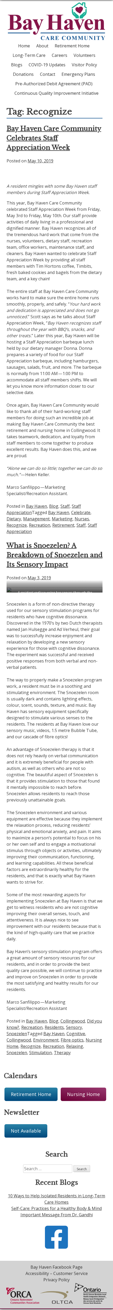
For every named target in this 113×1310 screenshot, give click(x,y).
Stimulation (40, 1052)
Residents (54, 1027)
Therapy (62, 1052)
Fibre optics (72, 1040)
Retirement (63, 525)
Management (36, 519)
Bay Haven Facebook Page (56, 1267)
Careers (59, 55)
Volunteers (84, 55)
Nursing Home (83, 1094)
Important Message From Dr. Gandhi (56, 1215)
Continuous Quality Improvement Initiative (56, 93)
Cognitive (75, 1034)
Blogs (16, 65)
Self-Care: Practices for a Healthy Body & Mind (56, 1208)
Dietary (14, 519)
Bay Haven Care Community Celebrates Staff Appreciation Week (54, 138)
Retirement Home (72, 46)
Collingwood (72, 1021)
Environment (46, 1040)
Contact (47, 74)
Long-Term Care (29, 55)
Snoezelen (17, 1034)
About (42, 46)
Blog (53, 506)
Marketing (62, 519)
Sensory (74, 1027)
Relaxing (74, 1046)
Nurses (82, 519)
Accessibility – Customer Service (56, 1273)
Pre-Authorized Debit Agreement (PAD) (54, 84)
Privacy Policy (56, 1280)
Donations (23, 74)
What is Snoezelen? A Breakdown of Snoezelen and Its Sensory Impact (54, 555)
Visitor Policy (84, 65)
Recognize (17, 525)
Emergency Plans (78, 74)
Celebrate (80, 512)
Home (24, 46)
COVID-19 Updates (47, 65)
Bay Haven (36, 506)
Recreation (39, 525)
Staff (65, 506)
